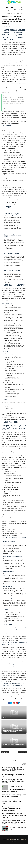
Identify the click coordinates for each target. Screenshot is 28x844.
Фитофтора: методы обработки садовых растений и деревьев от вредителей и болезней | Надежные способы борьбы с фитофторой (14, 730)
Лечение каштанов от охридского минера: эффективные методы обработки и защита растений (12, 801)
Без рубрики (7, 26)
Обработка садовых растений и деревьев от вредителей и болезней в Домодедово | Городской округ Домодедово (14, 815)
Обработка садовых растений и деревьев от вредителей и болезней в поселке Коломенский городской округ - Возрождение (13, 788)
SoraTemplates (10, 839)
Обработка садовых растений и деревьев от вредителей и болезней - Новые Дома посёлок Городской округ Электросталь (13, 769)
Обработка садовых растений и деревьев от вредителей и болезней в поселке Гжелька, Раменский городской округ (12, 808)
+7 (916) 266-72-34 (15, 8)
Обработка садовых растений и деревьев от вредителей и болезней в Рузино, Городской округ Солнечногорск (13, 781)
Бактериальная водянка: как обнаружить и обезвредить (11, 716)
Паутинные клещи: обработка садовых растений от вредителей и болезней (13, 745)
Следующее (5, 752)
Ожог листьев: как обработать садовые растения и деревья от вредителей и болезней (14, 795)
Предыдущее (22, 752)
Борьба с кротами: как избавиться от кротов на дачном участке (18, 828)
